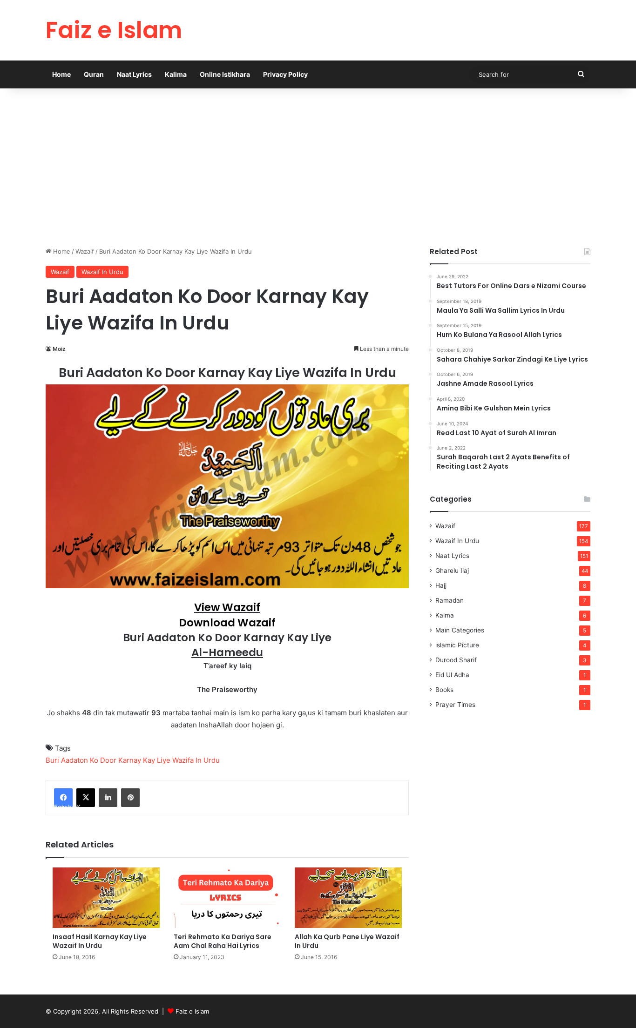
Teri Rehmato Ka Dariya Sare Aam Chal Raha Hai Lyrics (222, 941)
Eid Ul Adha (452, 675)
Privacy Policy (285, 74)
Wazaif (84, 251)
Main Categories (459, 630)
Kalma (444, 615)
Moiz (59, 348)
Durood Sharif (456, 660)
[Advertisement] (318, 167)
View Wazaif (227, 607)
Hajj (441, 585)
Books (444, 689)
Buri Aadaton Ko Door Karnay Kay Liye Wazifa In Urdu (133, 760)
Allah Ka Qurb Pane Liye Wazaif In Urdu (347, 941)
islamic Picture (457, 645)
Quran (94, 74)
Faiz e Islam (192, 1011)
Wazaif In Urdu (102, 271)
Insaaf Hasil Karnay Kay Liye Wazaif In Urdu (100, 941)
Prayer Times (455, 704)
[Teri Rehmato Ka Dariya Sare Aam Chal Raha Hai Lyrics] (227, 897)
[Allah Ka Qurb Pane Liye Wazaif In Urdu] (348, 897)
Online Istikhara (225, 74)
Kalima (176, 74)
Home (61, 74)
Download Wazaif (227, 622)
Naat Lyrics (134, 74)
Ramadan (449, 600)
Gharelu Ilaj (452, 570)
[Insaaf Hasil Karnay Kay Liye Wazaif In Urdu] (106, 897)
